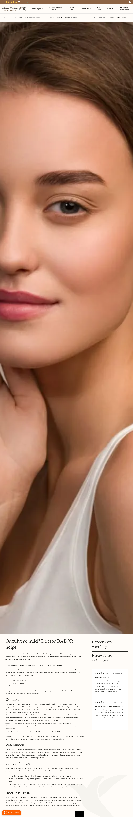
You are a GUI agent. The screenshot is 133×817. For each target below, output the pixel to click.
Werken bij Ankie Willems (124, 9)
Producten (86, 9)
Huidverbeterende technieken (55, 9)
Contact (110, 9)
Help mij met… (72, 9)
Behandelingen (35, 9)
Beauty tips (99, 8)
